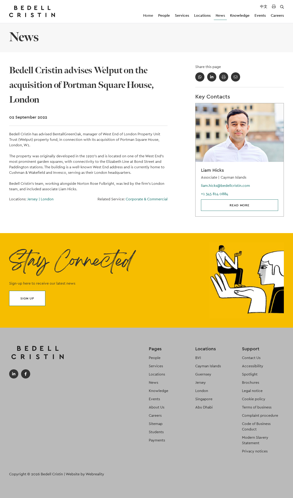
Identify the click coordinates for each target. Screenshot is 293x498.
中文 (263, 6)
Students (156, 432)
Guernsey (203, 374)
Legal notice (252, 390)
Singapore (203, 399)
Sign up (27, 298)
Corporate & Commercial (147, 199)
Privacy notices (255, 451)
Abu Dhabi (204, 407)
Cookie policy (253, 399)
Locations (202, 15)
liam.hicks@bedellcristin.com (225, 185)
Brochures (250, 382)
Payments (157, 440)
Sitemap (156, 423)
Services (182, 15)
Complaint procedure (260, 415)
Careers (277, 15)
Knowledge (240, 15)
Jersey (33, 199)
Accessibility (252, 366)
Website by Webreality (85, 474)
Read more (240, 205)
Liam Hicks (212, 170)
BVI (198, 357)
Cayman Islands (208, 366)
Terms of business (256, 407)
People (164, 15)
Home (148, 15)
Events (260, 15)
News (220, 15)
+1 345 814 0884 (214, 193)
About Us (156, 407)
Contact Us (251, 357)
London (47, 199)
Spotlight (250, 374)
